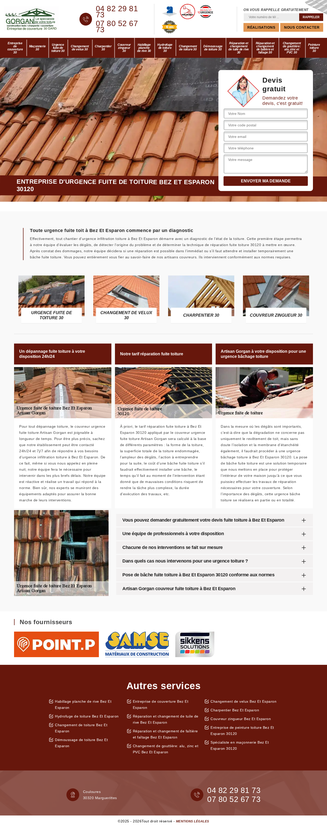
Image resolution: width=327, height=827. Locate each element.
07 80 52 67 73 (117, 26)
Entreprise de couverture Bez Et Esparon (161, 704)
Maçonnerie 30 (37, 48)
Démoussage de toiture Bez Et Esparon (81, 743)
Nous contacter (301, 27)
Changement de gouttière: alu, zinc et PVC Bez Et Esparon (165, 749)
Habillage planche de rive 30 (144, 48)
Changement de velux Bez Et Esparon (243, 701)
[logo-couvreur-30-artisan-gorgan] (35, 19)
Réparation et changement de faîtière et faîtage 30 (265, 47)
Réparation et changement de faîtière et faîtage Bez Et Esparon (165, 734)
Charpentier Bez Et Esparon (235, 710)
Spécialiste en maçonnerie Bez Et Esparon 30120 (240, 745)
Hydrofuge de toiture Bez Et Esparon (87, 716)
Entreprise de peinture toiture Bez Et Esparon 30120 (242, 730)
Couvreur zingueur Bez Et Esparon (241, 719)
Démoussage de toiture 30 (212, 48)
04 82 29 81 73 (117, 12)
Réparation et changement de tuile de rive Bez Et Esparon (165, 719)
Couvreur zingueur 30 (124, 48)
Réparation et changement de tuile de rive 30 (238, 47)
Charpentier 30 (103, 48)
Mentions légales (192, 821)
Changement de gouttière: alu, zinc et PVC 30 (292, 47)
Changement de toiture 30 (188, 48)
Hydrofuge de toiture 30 (164, 48)
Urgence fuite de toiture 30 (58, 48)
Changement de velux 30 (80, 48)
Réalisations (261, 27)
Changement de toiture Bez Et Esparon (81, 728)
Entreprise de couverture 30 (15, 47)
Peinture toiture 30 (314, 48)
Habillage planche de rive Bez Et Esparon (83, 704)
